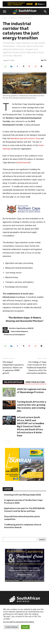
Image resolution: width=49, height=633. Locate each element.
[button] (4, 11)
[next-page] (8, 442)
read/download (23, 162)
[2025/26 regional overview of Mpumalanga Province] (9, 392)
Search (42, 539)
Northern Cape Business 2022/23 (21, 328)
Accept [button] (25, 627)
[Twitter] (23, 66)
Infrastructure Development (14, 335)
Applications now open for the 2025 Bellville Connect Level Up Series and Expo (24, 509)
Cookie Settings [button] (11, 627)
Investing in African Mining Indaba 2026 (22, 495)
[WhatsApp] (5, 66)
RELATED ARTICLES (13, 382)
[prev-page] (4, 442)
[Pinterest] (29, 66)
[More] (41, 66)
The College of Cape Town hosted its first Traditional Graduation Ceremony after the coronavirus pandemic (36, 367)
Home (5, 18)
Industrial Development (19, 331)
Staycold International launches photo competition (22, 517)
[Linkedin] (11, 66)
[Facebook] (17, 66)
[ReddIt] (35, 66)
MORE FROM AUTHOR (35, 382)
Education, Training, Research (20, 18)
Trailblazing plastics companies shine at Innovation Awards (22, 526)
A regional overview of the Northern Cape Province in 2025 (23, 501)
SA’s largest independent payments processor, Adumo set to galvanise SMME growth (13, 367)
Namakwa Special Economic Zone (25, 138)
